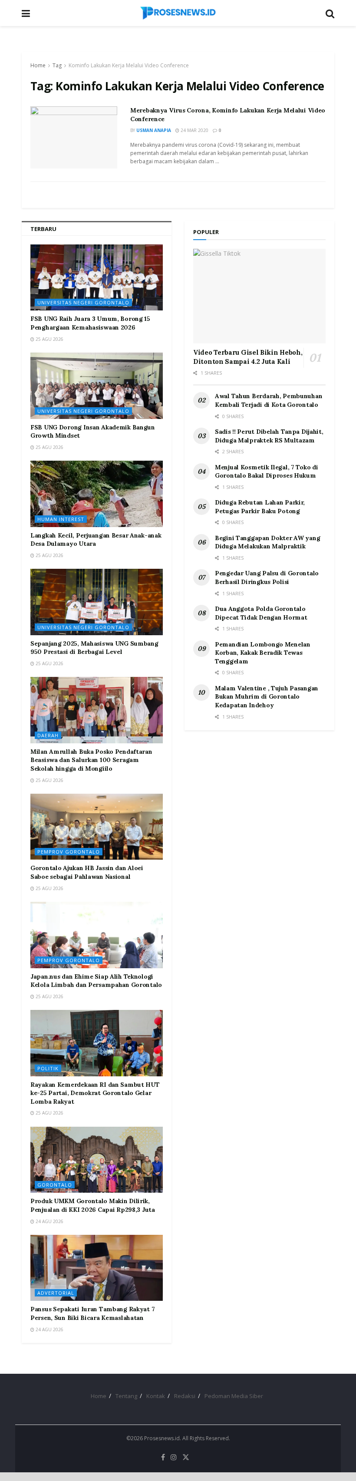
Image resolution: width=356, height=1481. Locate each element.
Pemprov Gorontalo (68, 851)
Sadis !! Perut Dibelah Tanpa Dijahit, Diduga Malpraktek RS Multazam (269, 436)
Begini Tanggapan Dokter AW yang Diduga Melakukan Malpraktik (267, 542)
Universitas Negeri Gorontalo (83, 302)
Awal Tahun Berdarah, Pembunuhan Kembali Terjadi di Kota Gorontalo (268, 400)
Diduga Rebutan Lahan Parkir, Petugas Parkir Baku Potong (260, 506)
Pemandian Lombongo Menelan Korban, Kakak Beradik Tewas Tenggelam (262, 652)
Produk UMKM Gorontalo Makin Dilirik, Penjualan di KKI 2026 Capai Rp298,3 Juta (92, 1205)
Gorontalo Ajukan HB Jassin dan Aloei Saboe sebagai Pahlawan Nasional (86, 872)
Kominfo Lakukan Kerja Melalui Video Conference (129, 65)
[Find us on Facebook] (163, 1457)
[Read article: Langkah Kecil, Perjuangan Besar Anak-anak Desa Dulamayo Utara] (96, 494)
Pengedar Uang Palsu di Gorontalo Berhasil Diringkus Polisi (267, 577)
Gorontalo (54, 1184)
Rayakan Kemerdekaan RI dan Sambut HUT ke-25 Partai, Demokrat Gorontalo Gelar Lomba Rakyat (95, 1093)
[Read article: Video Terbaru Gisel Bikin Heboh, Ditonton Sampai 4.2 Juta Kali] (259, 296)
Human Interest (60, 519)
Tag (57, 65)
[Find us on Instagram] (174, 1457)
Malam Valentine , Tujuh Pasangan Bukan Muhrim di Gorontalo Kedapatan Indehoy (266, 696)
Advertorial (55, 1293)
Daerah (48, 735)
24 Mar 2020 (193, 130)
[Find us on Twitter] (185, 1457)
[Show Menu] (26, 13)
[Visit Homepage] (178, 13)
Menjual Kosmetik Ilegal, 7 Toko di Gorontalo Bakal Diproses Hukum (266, 471)
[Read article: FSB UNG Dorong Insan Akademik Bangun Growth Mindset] (96, 386)
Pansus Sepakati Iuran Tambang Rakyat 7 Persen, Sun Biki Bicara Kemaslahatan (92, 1313)
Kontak (155, 1396)
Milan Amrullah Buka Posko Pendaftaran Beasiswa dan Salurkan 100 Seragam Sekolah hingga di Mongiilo (91, 760)
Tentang (126, 1396)
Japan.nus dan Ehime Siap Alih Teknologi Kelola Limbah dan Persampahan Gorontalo (96, 981)
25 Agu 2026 (48, 339)
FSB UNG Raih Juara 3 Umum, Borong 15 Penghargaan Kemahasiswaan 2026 (90, 323)
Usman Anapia (153, 130)
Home (38, 65)
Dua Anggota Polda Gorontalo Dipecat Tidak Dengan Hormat (261, 613)
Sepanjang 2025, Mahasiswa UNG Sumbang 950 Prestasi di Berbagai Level (94, 648)
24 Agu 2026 (48, 1221)
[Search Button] (330, 13)
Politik (48, 1068)
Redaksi (184, 1396)
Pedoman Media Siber (233, 1396)
